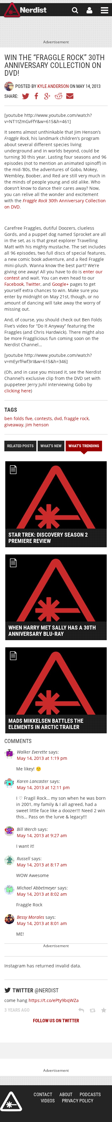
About (65, 1094)
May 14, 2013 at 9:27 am (42, 835)
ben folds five (18, 418)
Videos (48, 1101)
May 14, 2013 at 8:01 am (42, 923)
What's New (51, 446)
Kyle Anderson (53, 86)
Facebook (37, 96)
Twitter (26, 96)
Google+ (48, 96)
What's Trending (83, 446)
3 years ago (17, 1010)
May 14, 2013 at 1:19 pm (42, 758)
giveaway (13, 425)
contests (43, 418)
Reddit (58, 96)
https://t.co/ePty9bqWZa (54, 1000)
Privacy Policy (77, 1101)
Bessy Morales (30, 917)
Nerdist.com (11, 1101)
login (89, 10)
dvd (58, 418)
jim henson (37, 425)
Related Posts (20, 446)
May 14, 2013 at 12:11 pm (43, 787)
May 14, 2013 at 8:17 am (42, 865)
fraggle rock (76, 418)
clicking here (17, 391)
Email (69, 96)
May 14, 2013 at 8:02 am (42, 894)
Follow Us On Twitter (56, 1021)
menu (104, 10)
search (75, 10)
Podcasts (90, 1094)
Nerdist (25, 10)
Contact (43, 1094)
